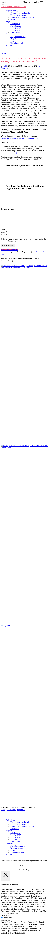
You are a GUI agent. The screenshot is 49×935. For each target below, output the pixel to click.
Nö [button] (20, 866)
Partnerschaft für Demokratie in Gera (13, 7)
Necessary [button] (5, 915)
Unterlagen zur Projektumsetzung (23, 17)
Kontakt (9, 45)
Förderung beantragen (18, 15)
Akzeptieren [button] (25, 866)
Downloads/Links (17, 43)
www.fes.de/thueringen (9, 153)
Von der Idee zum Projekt (20, 13)
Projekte (9, 22)
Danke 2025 (15, 32)
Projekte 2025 (15, 26)
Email (4, 232)
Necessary (8, 918)
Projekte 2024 (15, 28)
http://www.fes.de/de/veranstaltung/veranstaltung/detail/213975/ (25, 138)
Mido (6, 66)
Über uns (9, 34)
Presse (12, 41)
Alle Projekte (15, 24)
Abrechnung (15, 19)
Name (4, 229)
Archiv (3, 53)
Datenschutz (11, 810)
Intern (3, 810)
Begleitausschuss (16, 39)
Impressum (21, 810)
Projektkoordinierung (18, 37)
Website (4, 234)
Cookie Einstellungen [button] (24, 870)
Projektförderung (12, 11)
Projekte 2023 (15, 30)
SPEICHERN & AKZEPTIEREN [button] (14, 933)
